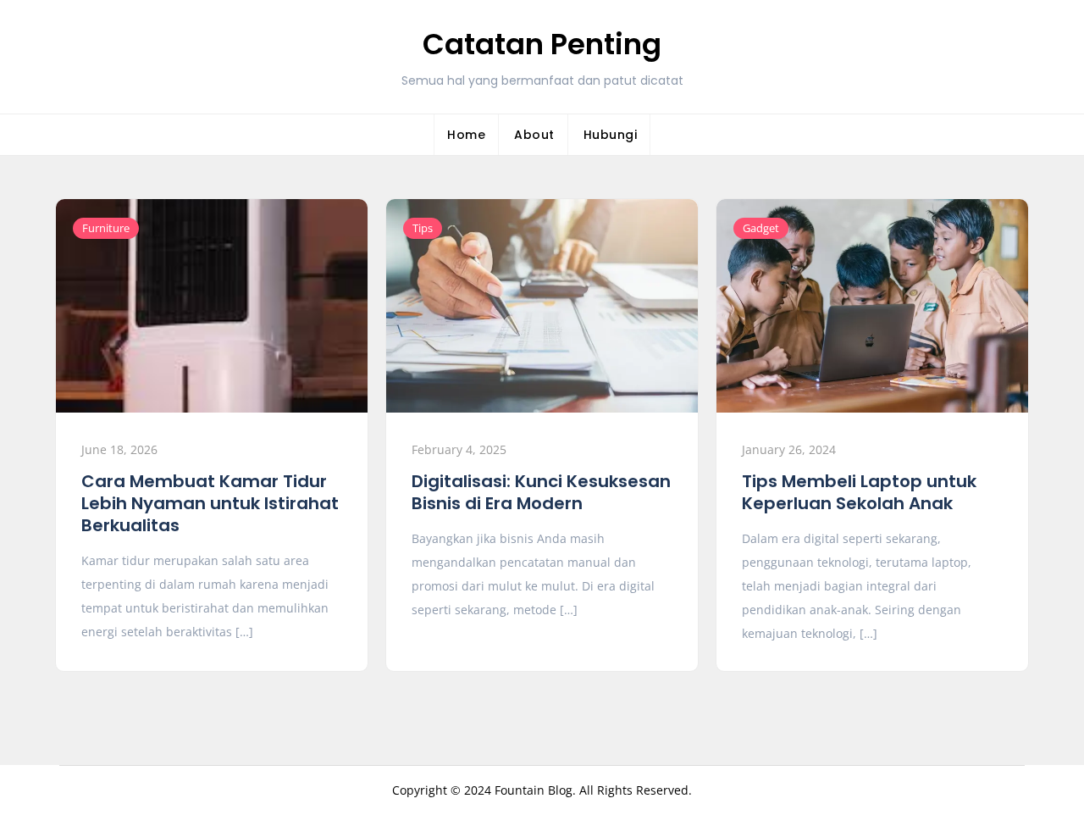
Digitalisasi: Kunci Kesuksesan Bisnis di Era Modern (541, 492)
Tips (422, 228)
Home (466, 134)
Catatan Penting (542, 44)
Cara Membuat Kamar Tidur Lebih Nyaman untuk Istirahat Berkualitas (210, 503)
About (534, 134)
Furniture (106, 228)
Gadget (761, 228)
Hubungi (610, 134)
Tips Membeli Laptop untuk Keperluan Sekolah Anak (859, 492)
